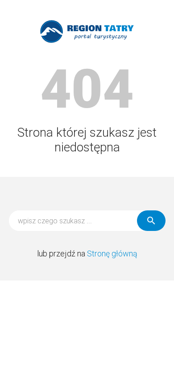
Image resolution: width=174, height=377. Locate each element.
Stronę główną (112, 253)
